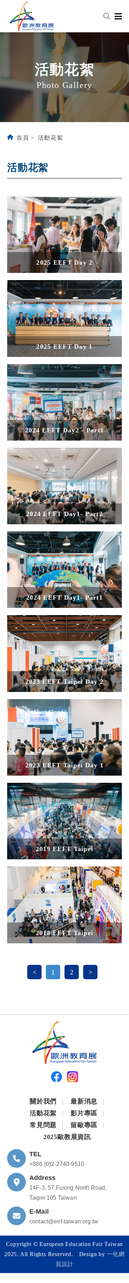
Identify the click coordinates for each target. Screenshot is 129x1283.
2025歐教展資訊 (67, 1136)
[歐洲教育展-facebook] (56, 1078)
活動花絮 (50, 138)
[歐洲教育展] (32, 16)
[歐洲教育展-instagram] (72, 1078)
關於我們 (43, 1101)
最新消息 (84, 1101)
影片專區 (84, 1113)
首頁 (22, 138)
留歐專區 (84, 1125)
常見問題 (43, 1125)
